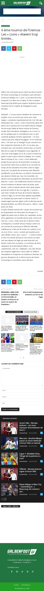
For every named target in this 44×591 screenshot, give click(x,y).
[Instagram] (17, 572)
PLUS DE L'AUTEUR (31, 312)
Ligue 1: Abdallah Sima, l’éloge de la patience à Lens (29, 456)
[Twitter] (9, 48)
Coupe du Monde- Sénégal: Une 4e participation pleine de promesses (21, 328)
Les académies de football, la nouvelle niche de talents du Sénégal (36, 328)
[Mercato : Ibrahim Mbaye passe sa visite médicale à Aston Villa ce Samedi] (9, 443)
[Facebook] (3, 48)
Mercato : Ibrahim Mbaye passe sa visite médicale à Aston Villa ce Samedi (30, 440)
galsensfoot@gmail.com (27, 567)
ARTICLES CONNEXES (14, 312)
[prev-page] (20, 357)
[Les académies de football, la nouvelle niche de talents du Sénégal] (36, 320)
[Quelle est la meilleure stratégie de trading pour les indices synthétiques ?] (22, 338)
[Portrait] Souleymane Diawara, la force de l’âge (33, 294)
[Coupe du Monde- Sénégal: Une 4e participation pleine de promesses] (22, 320)
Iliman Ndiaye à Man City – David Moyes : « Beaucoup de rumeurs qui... (30, 488)
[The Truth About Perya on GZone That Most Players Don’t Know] (7, 320)
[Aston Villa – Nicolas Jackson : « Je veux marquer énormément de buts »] (9, 428)
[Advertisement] (22, 11)
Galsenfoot (23, 433)
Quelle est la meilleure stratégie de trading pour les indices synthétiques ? (21, 346)
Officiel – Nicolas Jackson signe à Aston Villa (30, 470)
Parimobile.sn (26, 585)
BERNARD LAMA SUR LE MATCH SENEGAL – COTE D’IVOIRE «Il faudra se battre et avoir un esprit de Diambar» (10, 298)
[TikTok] (22, 572)
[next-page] (23, 357)
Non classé (10, 19)
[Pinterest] (14, 48)
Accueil (3, 19)
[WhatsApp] (19, 48)
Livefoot (16, 585)
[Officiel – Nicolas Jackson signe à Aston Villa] (9, 474)
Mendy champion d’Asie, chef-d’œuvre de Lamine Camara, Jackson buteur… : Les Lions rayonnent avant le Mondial (7, 347)
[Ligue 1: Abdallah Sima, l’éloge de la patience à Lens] (9, 459)
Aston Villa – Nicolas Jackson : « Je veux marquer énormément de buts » (31, 426)
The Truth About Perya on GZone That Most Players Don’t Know (7, 328)
